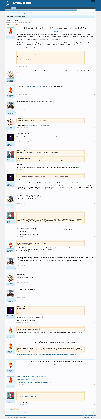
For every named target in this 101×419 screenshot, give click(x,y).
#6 (94, 141)
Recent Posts (15, 9)
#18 (94, 369)
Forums (13, 7)
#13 (94, 282)
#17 (94, 356)
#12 (94, 265)
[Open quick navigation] (93, 13)
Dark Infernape (21, 22)
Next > (17, 24)
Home (9, 7)
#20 (94, 404)
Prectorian (9, 111)
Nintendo (12, 22)
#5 (94, 127)
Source (55, 364)
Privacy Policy (93, 417)
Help (88, 415)
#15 (94, 322)
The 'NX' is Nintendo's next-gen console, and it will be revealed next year (33, 382)
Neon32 (8, 159)
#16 (94, 334)
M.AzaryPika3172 (10, 80)
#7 (94, 169)
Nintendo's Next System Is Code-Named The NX (28, 379)
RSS (95, 415)
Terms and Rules (87, 417)
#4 (94, 109)
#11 (94, 253)
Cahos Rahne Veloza (10, 144)
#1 (94, 66)
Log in (93, 1)
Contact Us (84, 415)
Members (19, 7)
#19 (94, 384)
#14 (94, 297)
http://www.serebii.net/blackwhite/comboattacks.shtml (38, 86)
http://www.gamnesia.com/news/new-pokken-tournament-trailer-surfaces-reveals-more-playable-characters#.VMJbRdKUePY (46, 354)
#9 (94, 203)
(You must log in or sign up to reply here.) (87, 408)
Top (93, 415)
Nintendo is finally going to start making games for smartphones (31, 376)
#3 (94, 94)
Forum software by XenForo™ (15, 417)
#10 (94, 236)
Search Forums (9, 9)
